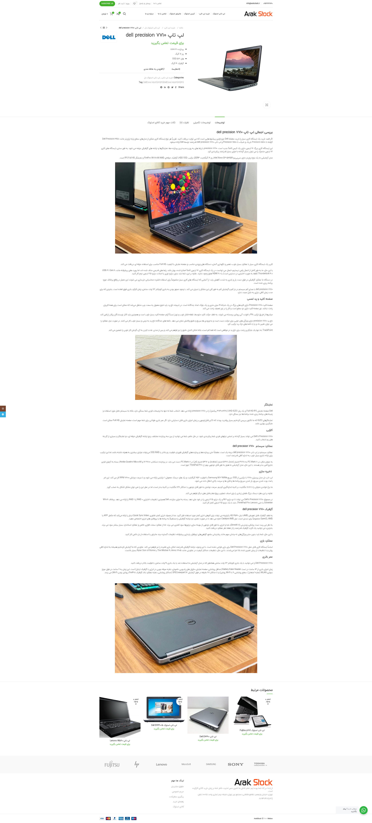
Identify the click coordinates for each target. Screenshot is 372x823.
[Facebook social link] (175, 87)
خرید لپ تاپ (169, 27)
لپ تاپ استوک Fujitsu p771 (252, 730)
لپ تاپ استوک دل (152, 27)
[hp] (136, 764)
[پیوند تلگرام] (161, 87)
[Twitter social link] (172, 87)
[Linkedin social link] (165, 87)
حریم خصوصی (178, 791)
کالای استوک (178, 806)
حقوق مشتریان (177, 786)
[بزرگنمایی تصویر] (266, 105)
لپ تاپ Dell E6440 (208, 736)
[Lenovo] (161, 764)
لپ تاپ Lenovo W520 (120, 740)
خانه (181, 27)
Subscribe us (107, 3)
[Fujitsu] (112, 764)
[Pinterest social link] (168, 87)
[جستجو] (124, 14)
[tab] (220, 121)
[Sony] (235, 764)
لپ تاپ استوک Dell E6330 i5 (164, 725)
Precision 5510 (259, 142)
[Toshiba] (260, 764)
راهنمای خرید (178, 801)
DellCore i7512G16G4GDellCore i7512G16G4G (163, 82)
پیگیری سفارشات (176, 796)
